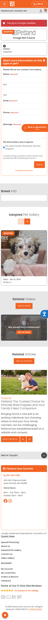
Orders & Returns (9, 576)
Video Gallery (8, 558)
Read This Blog (10, 439)
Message (12, 124)
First (5, 84)
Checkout (6, 580)
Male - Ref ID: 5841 (12, 279)
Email (10, 100)
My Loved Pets (8, 572)
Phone (10, 112)
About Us (5, 546)
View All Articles (24, 361)
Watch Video (24, 332)
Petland (6, 398)
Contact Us (6, 554)
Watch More (24, 305)
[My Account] (41, 11)
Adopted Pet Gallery (11, 550)
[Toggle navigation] (4, 3)
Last (5, 95)
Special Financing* (10, 542)
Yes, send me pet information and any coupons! (22, 147)
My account (7, 568)
